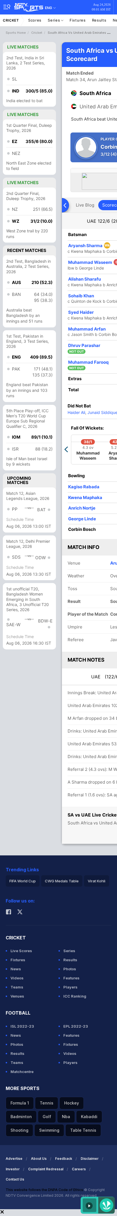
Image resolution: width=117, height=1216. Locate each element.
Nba (66, 1116)
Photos (69, 969)
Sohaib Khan (81, 295)
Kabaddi (89, 1116)
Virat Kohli (96, 881)
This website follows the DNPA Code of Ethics (45, 1190)
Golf (47, 1116)
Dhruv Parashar (84, 345)
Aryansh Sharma (89, 245)
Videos (17, 978)
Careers (79, 1169)
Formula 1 (20, 1103)
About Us (39, 1158)
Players (70, 987)
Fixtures (78, 20)
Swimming (49, 1130)
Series (54, 20)
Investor (13, 1169)
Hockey (71, 1103)
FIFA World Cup (22, 881)
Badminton (21, 1116)
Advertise (14, 1158)
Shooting (19, 1130)
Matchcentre (22, 1071)
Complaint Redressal (45, 1169)
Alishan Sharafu (84, 279)
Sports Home (16, 33)
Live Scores (21, 950)
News (16, 969)
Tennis (46, 1103)
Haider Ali (76, 412)
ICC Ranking (74, 996)
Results (99, 20)
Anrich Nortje (81, 508)
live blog (85, 205)
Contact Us (15, 1179)
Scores (34, 20)
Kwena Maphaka (85, 497)
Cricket (11, 20)
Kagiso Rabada (83, 486)
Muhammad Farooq (88, 362)
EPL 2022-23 (75, 1026)
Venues (17, 996)
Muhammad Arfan (87, 329)
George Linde (82, 518)
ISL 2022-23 (22, 1026)
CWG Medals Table (62, 881)
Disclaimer (90, 1158)
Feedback (63, 1158)
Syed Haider (81, 312)
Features (71, 978)
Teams (17, 987)
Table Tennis (83, 1130)
